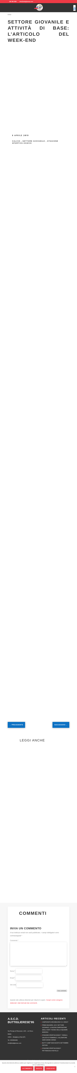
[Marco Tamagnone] (15, 162)
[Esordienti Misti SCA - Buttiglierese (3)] (59, 629)
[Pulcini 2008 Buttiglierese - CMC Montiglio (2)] (38, 557)
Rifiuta (39, 1068)
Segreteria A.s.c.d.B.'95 (17, 803)
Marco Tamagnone (30, 156)
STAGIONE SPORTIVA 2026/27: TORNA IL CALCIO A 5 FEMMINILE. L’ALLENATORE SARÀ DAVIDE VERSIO (37, 867)
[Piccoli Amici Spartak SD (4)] (18, 233)
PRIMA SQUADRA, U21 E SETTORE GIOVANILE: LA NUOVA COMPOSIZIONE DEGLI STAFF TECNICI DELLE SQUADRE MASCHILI (38, 797)
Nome (12, 971)
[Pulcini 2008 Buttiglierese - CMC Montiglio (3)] (59, 557)
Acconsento (27, 1068)
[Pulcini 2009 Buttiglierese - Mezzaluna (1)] (18, 449)
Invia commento (61, 990)
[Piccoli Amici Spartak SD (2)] (38, 216)
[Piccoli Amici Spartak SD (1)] (18, 216)
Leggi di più (50, 1068)
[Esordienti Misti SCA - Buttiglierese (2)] (38, 629)
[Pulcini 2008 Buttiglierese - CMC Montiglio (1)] (18, 557)
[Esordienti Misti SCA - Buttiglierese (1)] (18, 629)
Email (12, 978)
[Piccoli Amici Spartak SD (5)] (38, 233)
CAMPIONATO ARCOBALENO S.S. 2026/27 (55, 1022)
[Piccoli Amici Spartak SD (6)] (59, 233)
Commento (14, 940)
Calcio (16, 141)
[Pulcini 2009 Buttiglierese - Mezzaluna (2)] (38, 449)
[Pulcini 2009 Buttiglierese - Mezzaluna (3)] (59, 449)
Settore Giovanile (34, 141)
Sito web (13, 985)
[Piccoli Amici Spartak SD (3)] (59, 216)
